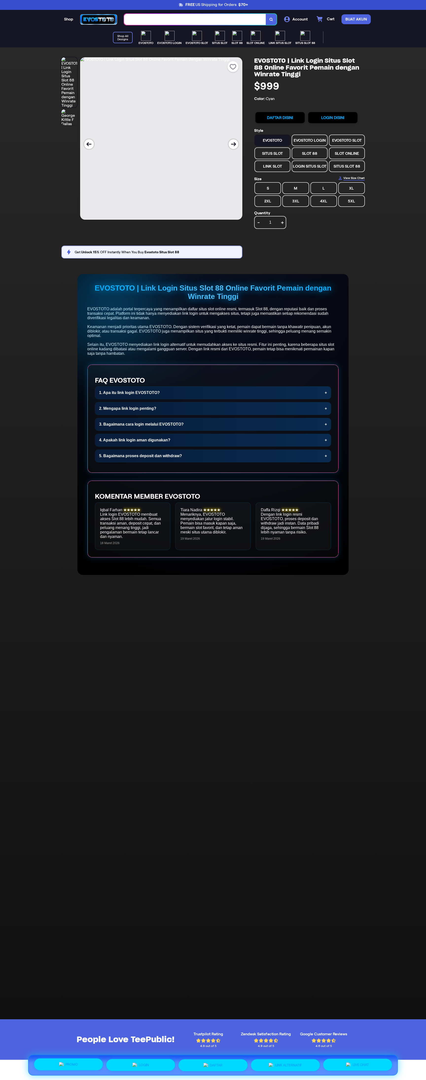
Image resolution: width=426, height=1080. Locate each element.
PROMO (71, 1065)
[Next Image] (233, 144)
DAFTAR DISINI (280, 118)
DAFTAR (216, 1065)
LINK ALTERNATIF (288, 1065)
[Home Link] (98, 19)
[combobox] (195, 19)
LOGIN (144, 1065)
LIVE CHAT (361, 1064)
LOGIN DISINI (332, 118)
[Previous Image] (89, 144)
